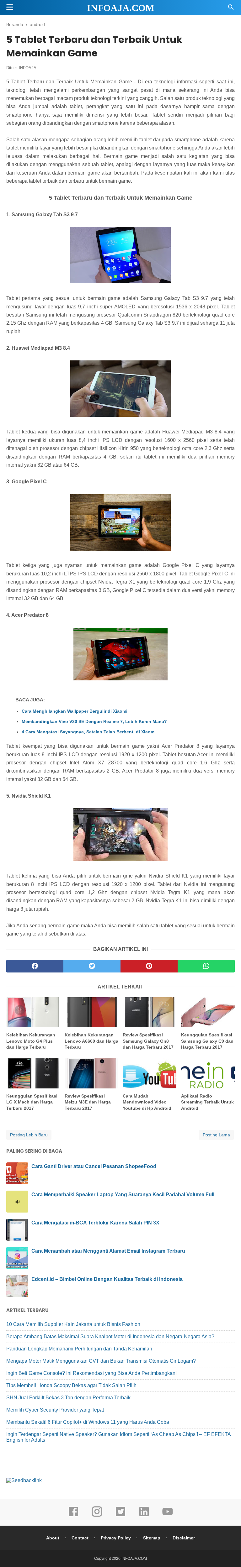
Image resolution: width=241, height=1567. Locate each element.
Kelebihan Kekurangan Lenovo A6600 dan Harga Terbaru (91, 1041)
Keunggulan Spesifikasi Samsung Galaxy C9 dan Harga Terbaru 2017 (207, 1041)
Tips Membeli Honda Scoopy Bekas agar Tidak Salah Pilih (71, 1385)
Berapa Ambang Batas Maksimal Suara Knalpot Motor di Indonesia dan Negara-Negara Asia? (110, 1336)
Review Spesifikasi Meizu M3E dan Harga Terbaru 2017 (88, 1102)
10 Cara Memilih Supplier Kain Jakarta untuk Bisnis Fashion (73, 1324)
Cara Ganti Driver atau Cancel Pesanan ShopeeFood (93, 1166)
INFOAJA (27, 68)
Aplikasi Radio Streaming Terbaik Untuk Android (207, 1102)
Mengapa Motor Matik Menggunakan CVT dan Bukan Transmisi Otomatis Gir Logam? (101, 1361)
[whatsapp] (206, 966)
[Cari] (231, 9)
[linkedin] (144, 1516)
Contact (80, 1537)
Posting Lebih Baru (29, 1134)
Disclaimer (184, 1537)
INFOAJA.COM (120, 8)
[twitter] (91, 966)
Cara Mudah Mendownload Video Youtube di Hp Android (147, 1102)
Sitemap (151, 1537)
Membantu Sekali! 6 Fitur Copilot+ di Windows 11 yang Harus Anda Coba (87, 1422)
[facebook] (34, 966)
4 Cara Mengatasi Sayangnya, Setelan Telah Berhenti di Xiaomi (89, 731)
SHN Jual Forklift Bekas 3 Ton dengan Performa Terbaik (68, 1397)
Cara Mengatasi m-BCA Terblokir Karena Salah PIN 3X (95, 1222)
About (52, 1537)
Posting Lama (216, 1134)
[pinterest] (149, 966)
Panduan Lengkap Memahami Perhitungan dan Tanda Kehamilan (79, 1348)
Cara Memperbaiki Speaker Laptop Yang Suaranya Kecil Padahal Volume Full (122, 1194)
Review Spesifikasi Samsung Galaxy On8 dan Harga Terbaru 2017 (148, 1041)
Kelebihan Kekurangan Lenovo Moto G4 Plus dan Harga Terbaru (30, 1041)
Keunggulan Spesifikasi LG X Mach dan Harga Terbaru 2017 (31, 1102)
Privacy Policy (116, 1537)
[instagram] (97, 1516)
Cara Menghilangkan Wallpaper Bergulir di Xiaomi (74, 711)
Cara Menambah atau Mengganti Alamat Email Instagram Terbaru (108, 1251)
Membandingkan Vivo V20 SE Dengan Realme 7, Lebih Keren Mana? (94, 721)
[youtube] (167, 1516)
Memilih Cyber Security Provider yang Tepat (55, 1409)
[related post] (33, 1012)
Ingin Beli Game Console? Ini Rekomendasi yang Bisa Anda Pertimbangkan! (91, 1373)
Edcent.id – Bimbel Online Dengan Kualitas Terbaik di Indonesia (107, 1279)
